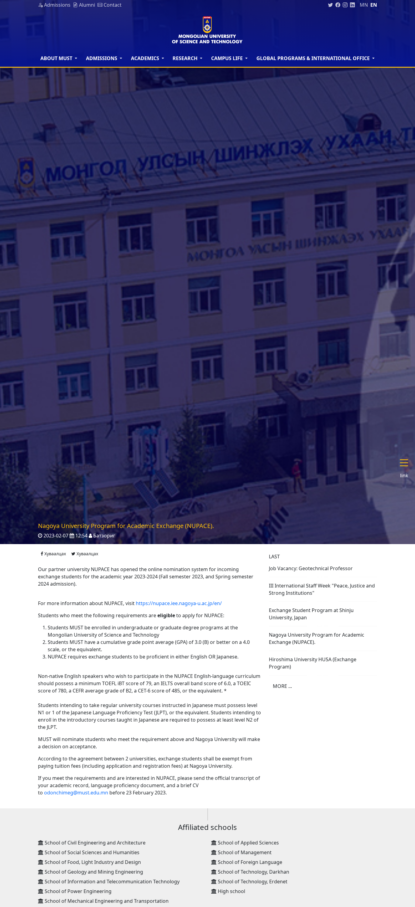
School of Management (244, 852)
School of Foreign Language (249, 862)
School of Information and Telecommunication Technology (111, 881)
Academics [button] (145, 58)
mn (364, 5)
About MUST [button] (57, 58)
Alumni (86, 5)
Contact (112, 5)
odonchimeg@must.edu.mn (76, 792)
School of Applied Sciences (248, 842)
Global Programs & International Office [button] (313, 58)
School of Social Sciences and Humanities (91, 852)
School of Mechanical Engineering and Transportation (106, 901)
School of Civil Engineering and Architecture (94, 842)
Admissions (56, 5)
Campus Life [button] (227, 58)
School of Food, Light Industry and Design (92, 862)
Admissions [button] (102, 58)
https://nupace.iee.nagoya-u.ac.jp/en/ (179, 603)
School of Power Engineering (77, 891)
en (373, 5)
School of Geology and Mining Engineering (93, 871)
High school (231, 891)
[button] (406, 469)
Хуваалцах (54, 554)
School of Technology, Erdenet (252, 881)
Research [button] (186, 58)
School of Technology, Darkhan (253, 871)
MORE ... (282, 686)
